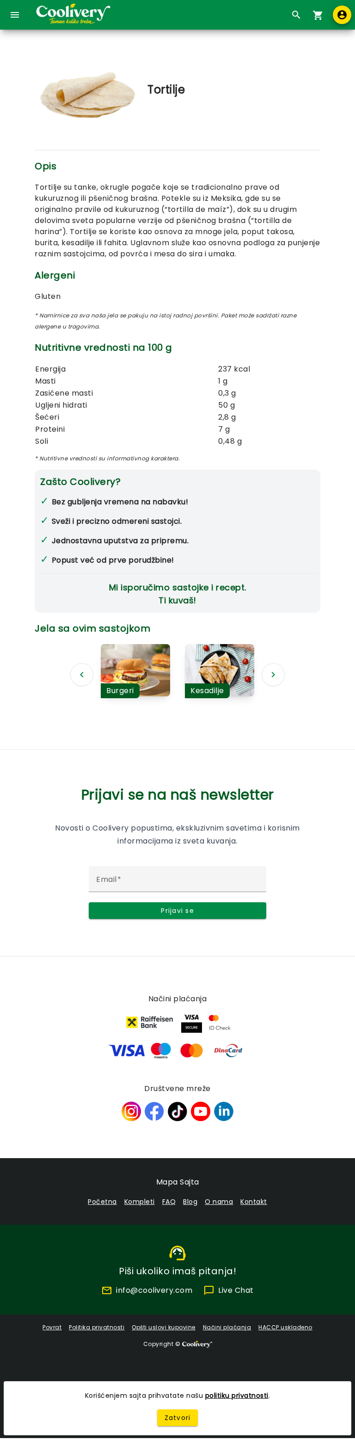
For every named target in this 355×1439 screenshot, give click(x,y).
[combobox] (294, 15)
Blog (190, 1201)
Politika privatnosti (96, 1327)
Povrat (52, 1327)
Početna (102, 1201)
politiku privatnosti (237, 1395)
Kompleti (139, 1201)
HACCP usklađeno (285, 1327)
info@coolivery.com (154, 1290)
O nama (219, 1201)
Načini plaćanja (227, 1327)
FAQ (169, 1201)
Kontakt (253, 1201)
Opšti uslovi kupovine (164, 1327)
